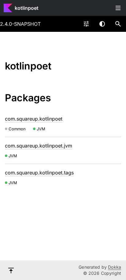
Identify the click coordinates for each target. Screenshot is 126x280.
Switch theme (102, 24)
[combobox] (86, 24)
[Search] (118, 24)
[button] (118, 24)
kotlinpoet (27, 8)
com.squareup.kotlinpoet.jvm (38, 146)
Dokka (114, 267)
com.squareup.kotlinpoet (33, 119)
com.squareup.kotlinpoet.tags (39, 173)
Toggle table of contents (118, 8)
